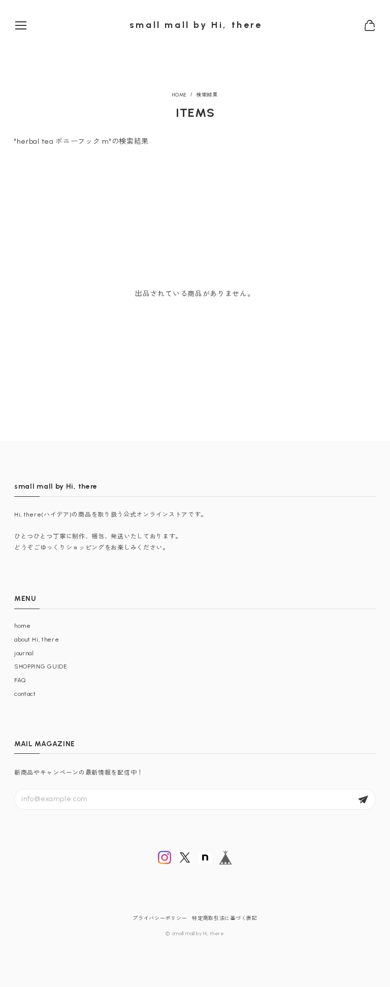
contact (25, 693)
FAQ (20, 680)
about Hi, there (36, 639)
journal (24, 653)
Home (179, 95)
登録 (363, 799)
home (22, 625)
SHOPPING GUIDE (41, 666)
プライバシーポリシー (160, 918)
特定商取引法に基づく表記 (224, 918)
